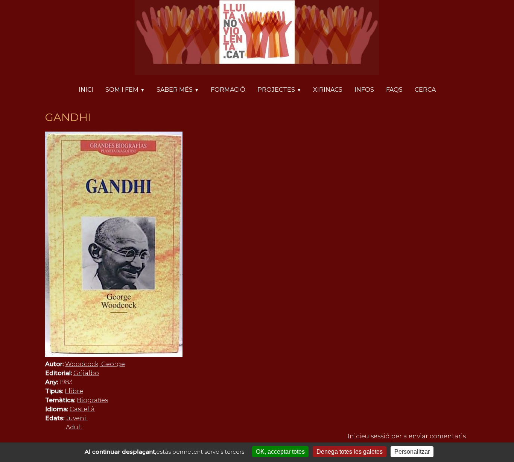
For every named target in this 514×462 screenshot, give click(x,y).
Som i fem (121, 89)
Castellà (82, 409)
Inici (86, 89)
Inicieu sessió (368, 436)
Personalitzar (412, 451)
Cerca (425, 89)
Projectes (276, 89)
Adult (74, 427)
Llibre (74, 391)
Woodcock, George (95, 364)
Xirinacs (327, 89)
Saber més (175, 89)
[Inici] (257, 39)
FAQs (394, 89)
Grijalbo (86, 373)
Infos (364, 89)
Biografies (92, 400)
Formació (228, 89)
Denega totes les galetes (349, 451)
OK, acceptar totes (280, 451)
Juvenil (77, 418)
